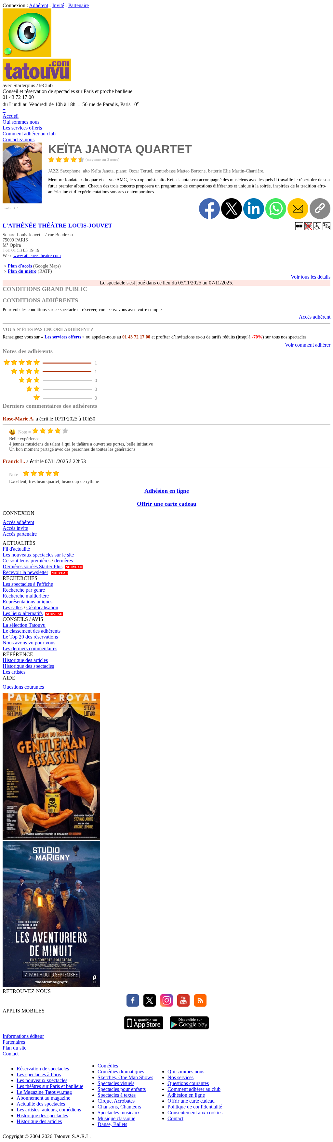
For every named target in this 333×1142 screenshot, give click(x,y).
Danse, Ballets (112, 1124)
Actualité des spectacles (41, 1104)
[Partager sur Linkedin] (253, 208)
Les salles (12, 607)
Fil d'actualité (16, 549)
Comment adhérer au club (29, 133)
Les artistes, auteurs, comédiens (49, 1109)
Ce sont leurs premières (26, 560)
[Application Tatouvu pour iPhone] (144, 1030)
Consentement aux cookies (194, 1112)
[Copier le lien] (320, 208)
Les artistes (14, 672)
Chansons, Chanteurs (119, 1106)
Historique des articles (25, 660)
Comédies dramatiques (121, 1071)
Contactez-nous (18, 139)
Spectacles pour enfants (122, 1089)
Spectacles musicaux (119, 1112)
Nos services (180, 1077)
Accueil (11, 116)
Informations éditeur (23, 1036)
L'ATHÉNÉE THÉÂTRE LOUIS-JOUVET (57, 225)
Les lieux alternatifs (23, 613)
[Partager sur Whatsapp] (275, 208)
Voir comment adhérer (307, 345)
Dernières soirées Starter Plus (32, 566)
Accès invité (15, 528)
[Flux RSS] (198, 1005)
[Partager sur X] (231, 208)
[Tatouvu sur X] (148, 1005)
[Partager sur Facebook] (209, 208)
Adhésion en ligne (166, 491)
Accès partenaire (20, 534)
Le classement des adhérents (31, 631)
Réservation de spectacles (43, 1068)
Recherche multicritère (26, 596)
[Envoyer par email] (297, 208)
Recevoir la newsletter (25, 572)
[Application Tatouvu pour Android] (189, 1030)
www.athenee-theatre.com (37, 255)
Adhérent (38, 5)
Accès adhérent (314, 317)
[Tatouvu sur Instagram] (165, 1005)
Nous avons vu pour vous (29, 642)
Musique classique (116, 1118)
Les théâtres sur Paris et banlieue (50, 1086)
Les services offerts (22, 128)
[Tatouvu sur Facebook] (133, 1005)
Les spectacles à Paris (39, 1074)
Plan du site (14, 1048)
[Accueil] (27, 55)
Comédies (108, 1065)
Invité (58, 5)
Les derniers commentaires (30, 648)
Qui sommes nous (21, 122)
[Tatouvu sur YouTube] (182, 1005)
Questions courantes (23, 687)
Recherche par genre (24, 590)
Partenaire (78, 5)
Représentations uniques (27, 601)
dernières (63, 560)
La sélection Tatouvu (24, 625)
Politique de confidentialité (194, 1106)
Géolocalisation (42, 607)
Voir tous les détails (310, 277)
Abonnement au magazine (43, 1098)
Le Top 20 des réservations (30, 637)
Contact (11, 1053)
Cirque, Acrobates (116, 1101)
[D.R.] (22, 201)
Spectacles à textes (117, 1095)
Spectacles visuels (116, 1083)
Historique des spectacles (28, 666)
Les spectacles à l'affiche (28, 584)
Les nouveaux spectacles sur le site (38, 554)
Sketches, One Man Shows (125, 1077)
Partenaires (14, 1042)
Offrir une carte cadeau (166, 504)
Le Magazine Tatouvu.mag (44, 1092)
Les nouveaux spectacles (42, 1080)
